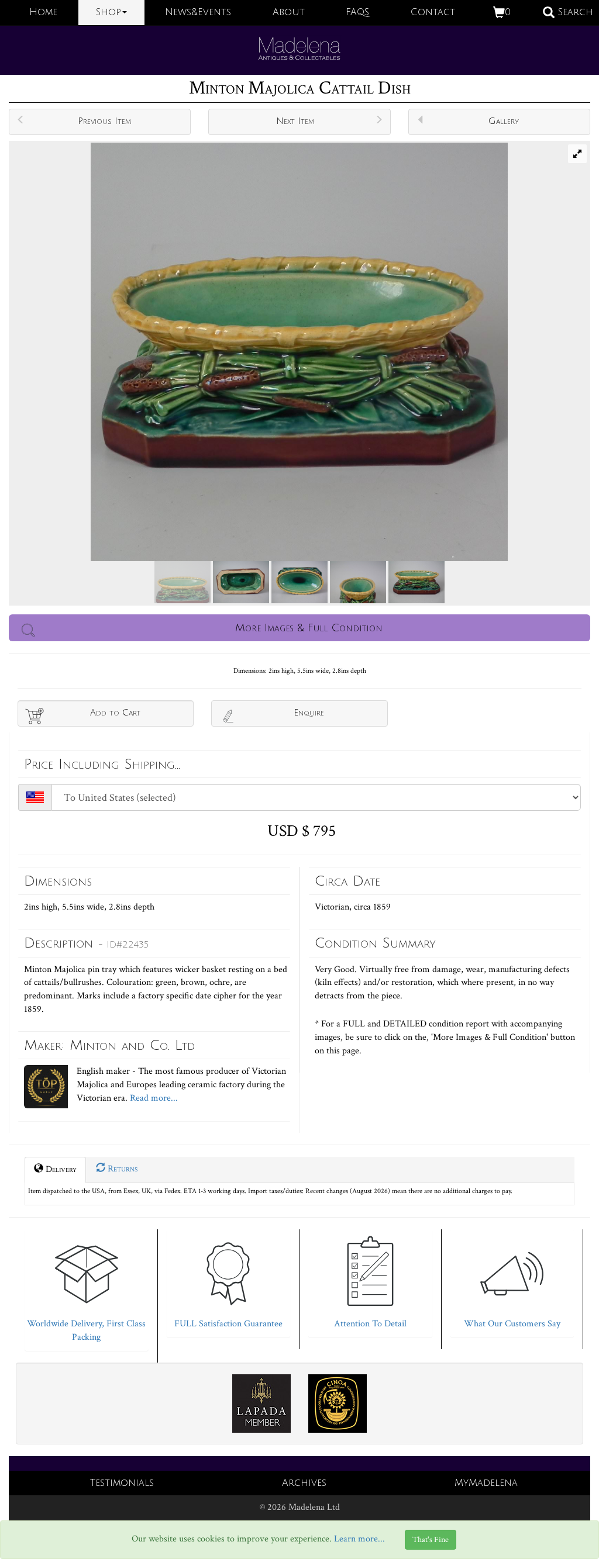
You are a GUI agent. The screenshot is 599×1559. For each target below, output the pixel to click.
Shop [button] (108, 12)
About (289, 12)
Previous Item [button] (104, 121)
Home (43, 12)
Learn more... (359, 1539)
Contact (433, 12)
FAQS (357, 12)
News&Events (198, 12)
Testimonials (122, 1483)
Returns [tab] (121, 1169)
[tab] (86, 1287)
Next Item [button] (295, 121)
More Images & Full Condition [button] (309, 628)
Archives (304, 1483)
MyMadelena (486, 1483)
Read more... (153, 1098)
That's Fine (430, 1539)
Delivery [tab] (60, 1169)
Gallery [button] (503, 121)
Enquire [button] (309, 712)
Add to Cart (115, 712)
